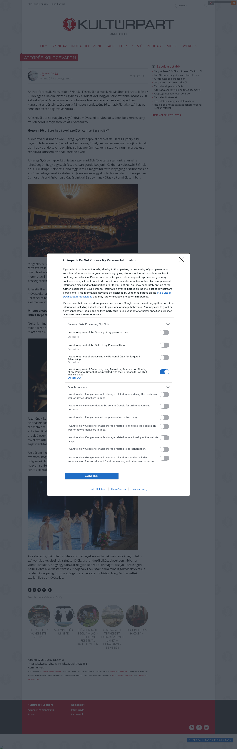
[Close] (182, 260)
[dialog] (118, 374)
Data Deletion (98, 489)
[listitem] (118, 324)
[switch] (164, 332)
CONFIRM (92, 476)
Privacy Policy (139, 489)
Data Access (118, 489)
